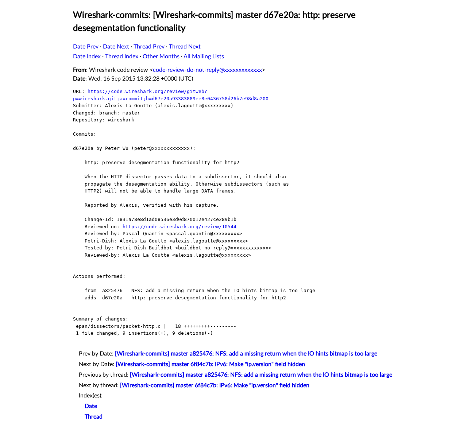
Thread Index (121, 56)
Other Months (161, 56)
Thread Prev (149, 47)
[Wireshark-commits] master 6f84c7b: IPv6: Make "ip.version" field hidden (210, 364)
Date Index (87, 56)
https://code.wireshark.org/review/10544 (179, 226)
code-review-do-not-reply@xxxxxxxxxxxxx (207, 70)
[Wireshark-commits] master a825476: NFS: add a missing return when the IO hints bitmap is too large (246, 354)
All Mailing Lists (204, 56)
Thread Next (185, 47)
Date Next (116, 47)
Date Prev (86, 47)
